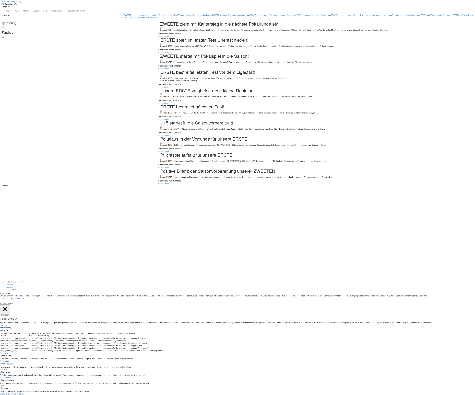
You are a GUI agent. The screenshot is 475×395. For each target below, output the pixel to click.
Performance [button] (5, 361)
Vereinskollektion (57, 11)
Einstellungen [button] (5, 298)
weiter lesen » (163, 36)
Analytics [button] (3, 369)
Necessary (6, 327)
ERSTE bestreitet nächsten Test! (343, 15)
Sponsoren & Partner (76, 11)
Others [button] (2, 385)
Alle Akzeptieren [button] (17, 298)
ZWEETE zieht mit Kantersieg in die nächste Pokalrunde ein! (147, 15)
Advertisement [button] (5, 377)
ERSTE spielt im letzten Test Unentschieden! (191, 15)
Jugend (36, 11)
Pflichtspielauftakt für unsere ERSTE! (444, 15)
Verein (45, 11)
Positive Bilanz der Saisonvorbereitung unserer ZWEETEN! (218, 171)
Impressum (11, 287)
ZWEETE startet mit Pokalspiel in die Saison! (229, 15)
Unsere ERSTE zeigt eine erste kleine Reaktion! (309, 15)
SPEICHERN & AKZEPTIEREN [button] (12, 394)
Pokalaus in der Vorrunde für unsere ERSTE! (409, 15)
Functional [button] (4, 353)
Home (8, 11)
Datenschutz (12, 289)
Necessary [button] (4, 325)
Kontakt (10, 284)
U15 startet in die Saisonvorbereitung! (374, 15)
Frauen (17, 11)
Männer (26, 11)
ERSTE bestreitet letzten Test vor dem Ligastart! (269, 15)
